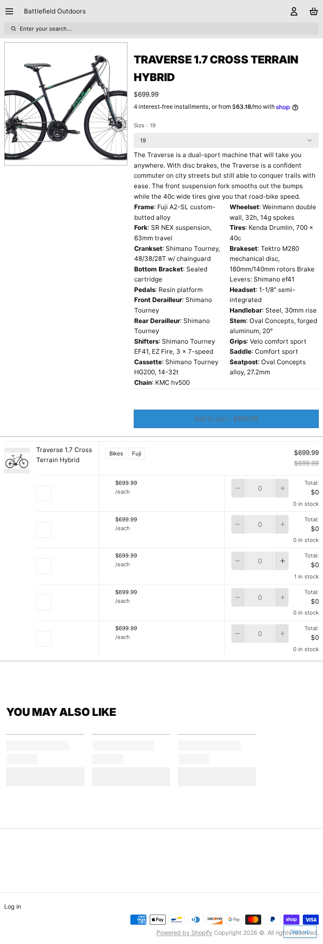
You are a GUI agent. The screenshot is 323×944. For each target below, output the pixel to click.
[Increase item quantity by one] (282, 488)
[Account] (292, 11)
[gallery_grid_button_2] (72, 156)
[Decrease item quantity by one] (237, 488)
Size (145, 125)
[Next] (87, 157)
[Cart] (312, 11)
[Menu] (12, 11)
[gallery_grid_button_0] (56, 156)
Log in (12, 906)
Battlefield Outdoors (55, 11)
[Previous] (44, 157)
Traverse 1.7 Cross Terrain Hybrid (64, 455)
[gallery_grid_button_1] (66, 156)
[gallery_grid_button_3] (78, 156)
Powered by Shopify (184, 932)
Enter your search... (46, 28)
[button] (226, 419)
